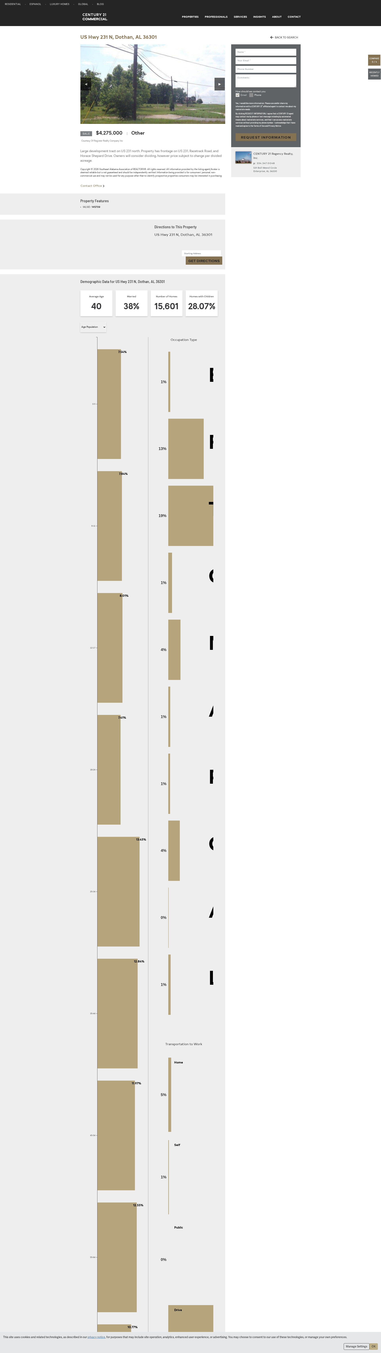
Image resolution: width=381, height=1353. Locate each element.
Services (240, 16)
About (277, 16)
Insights (259, 16)
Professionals (216, 16)
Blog (100, 4)
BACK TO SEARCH (286, 37)
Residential (13, 4)
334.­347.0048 (266, 163)
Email (244, 95)
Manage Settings (356, 1346)
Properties (190, 16)
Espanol (35, 4)
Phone (257, 95)
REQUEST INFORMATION (266, 137)
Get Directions (204, 260)
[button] (374, 60)
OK (374, 1346)
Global (83, 4)
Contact (294, 16)
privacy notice (96, 1337)
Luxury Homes (59, 4)
